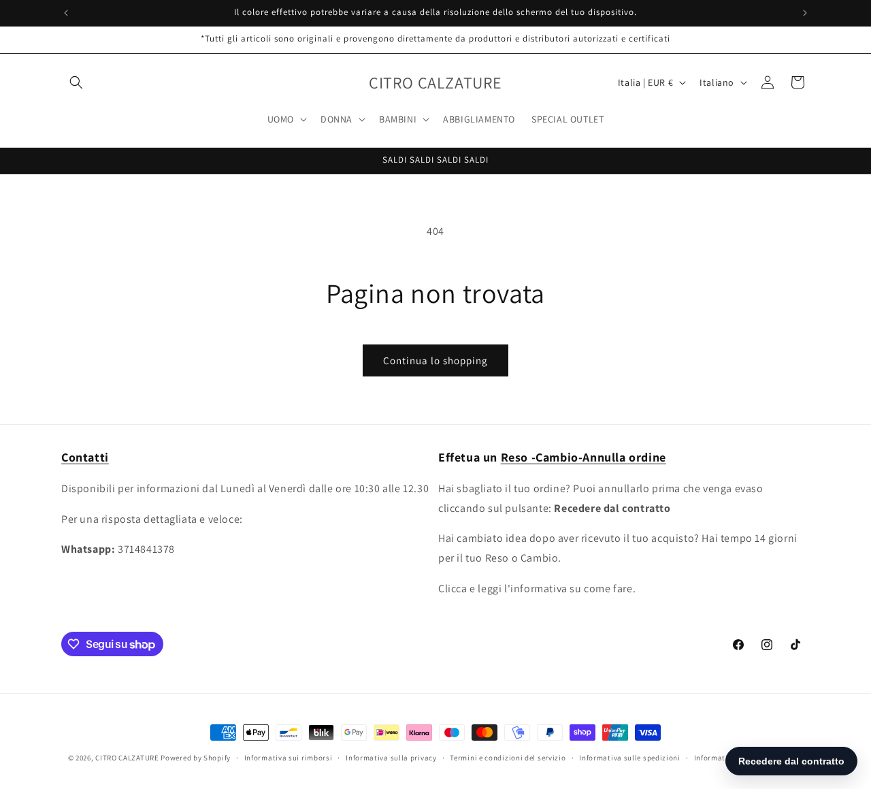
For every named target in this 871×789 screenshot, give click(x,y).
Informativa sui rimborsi (288, 757)
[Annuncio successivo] (805, 13)
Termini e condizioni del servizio (507, 757)
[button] (76, 82)
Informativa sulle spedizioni (629, 757)
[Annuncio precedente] (66, 13)
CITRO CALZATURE (127, 757)
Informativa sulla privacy (391, 757)
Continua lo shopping (435, 360)
